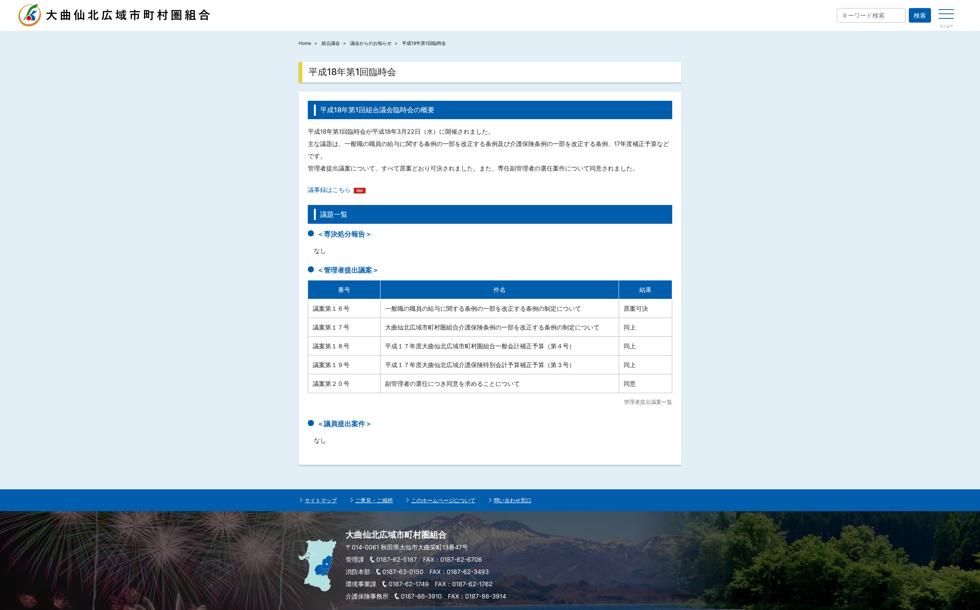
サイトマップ (321, 500)
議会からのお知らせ (371, 43)
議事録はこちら (329, 189)
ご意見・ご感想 (374, 500)
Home (305, 43)
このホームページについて (443, 500)
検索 (920, 15)
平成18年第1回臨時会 (424, 43)
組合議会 (331, 43)
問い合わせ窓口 (512, 500)
